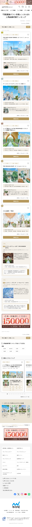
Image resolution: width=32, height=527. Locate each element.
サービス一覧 (11, 510)
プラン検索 (27, 10)
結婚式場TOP (14, 425)
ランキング (21, 425)
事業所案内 (17, 510)
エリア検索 (12, 10)
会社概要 (6, 510)
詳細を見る (16, 74)
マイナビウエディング (6, 425)
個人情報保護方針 (10, 512)
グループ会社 (18, 512)
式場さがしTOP (4, 10)
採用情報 (23, 512)
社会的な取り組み (24, 510)
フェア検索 (19, 10)
